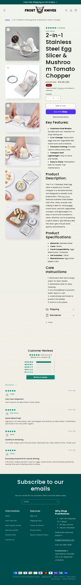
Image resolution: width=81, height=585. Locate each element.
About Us (33, 516)
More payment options (61, 117)
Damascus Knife (11, 530)
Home (7, 20)
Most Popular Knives (13, 525)
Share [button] (50, 322)
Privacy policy (71, 577)
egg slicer (65, 196)
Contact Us (9, 540)
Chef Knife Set (11, 521)
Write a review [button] (40, 377)
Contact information (69, 579)
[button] (4, 10)
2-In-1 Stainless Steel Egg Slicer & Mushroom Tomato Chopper (36, 20)
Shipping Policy (36, 521)
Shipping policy (47, 577)
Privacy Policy (35, 530)
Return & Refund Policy (39, 535)
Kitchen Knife (10, 535)
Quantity (49, 94)
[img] (10, 391)
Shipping (60, 88)
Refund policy (55, 579)
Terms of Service (37, 525)
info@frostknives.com (64, 540)
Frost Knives (23, 577)
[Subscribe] (57, 501)
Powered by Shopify (33, 577)
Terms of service (59, 577)
